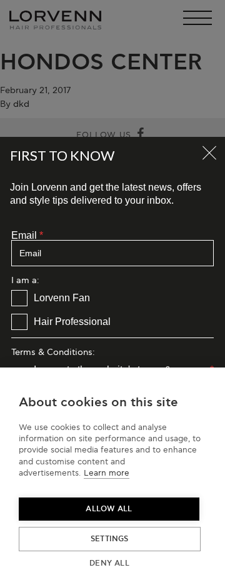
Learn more (106, 473)
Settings (110, 539)
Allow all (109, 509)
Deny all (109, 563)
